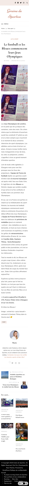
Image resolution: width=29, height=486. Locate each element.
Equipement (8, 481)
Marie (7, 60)
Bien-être (15, 479)
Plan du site (8, 483)
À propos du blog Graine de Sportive (15, 475)
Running (6, 479)
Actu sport (14, 39)
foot (3, 322)
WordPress (6, 470)
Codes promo (18, 481)
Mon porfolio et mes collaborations (15, 477)
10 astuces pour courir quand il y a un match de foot (6, 416)
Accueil (3, 473)
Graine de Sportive (19, 463)
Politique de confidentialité (18, 470)
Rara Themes (10, 468)
